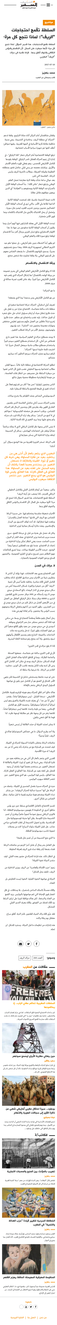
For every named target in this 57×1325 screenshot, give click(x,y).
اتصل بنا (32, 1317)
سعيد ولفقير (49, 1060)
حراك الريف (25, 957)
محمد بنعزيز (48, 72)
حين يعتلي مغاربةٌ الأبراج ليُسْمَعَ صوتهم (34, 1056)
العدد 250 (37, 957)
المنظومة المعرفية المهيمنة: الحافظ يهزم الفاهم (29, 1277)
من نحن (42, 1317)
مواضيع (49, 22)
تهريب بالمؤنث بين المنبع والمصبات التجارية (31, 1171)
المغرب (27, 967)
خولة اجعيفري (49, 1117)
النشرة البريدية (17, 1317)
